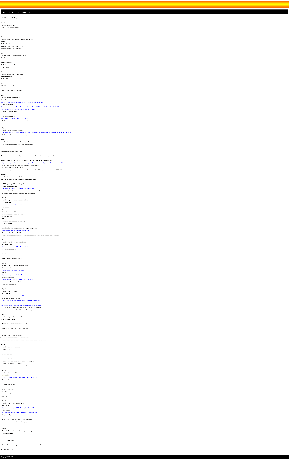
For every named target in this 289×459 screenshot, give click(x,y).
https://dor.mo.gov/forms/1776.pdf (12, 274)
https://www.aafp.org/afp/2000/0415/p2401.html (15, 230)
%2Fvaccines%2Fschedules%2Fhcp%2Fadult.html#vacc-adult (19, 109)
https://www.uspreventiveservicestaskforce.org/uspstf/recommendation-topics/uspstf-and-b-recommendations (33, 162)
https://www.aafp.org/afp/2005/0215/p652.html (15, 246)
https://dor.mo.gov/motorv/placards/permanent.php (18, 279)
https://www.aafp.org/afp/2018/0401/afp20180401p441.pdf (18, 188)
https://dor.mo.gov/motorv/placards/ (13, 270)
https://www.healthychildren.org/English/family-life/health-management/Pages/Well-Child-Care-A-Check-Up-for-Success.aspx (36, 132)
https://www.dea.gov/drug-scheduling (12, 204)
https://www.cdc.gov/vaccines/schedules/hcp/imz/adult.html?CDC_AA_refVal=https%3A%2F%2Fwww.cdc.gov (34, 107)
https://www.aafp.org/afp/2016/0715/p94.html (14, 118)
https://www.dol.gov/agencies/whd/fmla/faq (13, 295)
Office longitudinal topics (23, 12)
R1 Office (11, 12)
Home (4, 12)
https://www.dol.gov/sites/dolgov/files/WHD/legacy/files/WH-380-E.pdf (21, 305)
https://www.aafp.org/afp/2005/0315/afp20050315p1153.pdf (19, 377)
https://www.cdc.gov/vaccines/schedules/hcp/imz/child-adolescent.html (22, 102)
